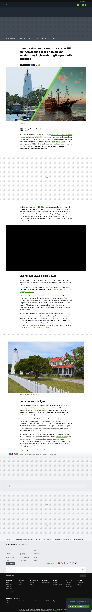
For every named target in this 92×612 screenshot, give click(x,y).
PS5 (21, 38)
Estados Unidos (53, 454)
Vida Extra (20, 584)
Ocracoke (44, 139)
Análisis (22, 549)
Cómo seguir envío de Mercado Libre (44, 539)
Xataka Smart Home (9, 589)
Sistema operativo (61, 38)
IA (17, 38)
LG (54, 38)
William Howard (40, 137)
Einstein (49, 38)
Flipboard (36, 65)
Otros (26, 454)
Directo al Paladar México (46, 601)
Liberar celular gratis (78, 539)
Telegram (64, 563)
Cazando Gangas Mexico (38, 549)
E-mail (39, 65)
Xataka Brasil (9, 602)
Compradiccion (68, 586)
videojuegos (23, 560)
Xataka (7, 582)
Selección (13, 5)
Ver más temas (10, 563)
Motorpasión (56, 582)
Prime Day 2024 (10, 557)
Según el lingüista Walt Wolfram (37, 410)
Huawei (25, 38)
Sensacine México (34, 600)
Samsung (31, 38)
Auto (30, 5)
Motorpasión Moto (57, 584)
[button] (32, 129)
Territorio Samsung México (41, 5)
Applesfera (8, 586)
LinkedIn (73, 563)
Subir (82, 575)
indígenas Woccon (58, 142)
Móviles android (37, 557)
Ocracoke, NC (41, 450)
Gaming (20, 5)
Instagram (80, 5)
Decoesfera (67, 584)
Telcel (35, 560)
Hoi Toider (43, 207)
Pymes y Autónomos (79, 585)
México (7, 560)
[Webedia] (82, 1)
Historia (45, 454)
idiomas (39, 454)
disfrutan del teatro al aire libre (42, 327)
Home (25, 5)
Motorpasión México (56, 601)
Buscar (83, 570)
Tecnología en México (25, 557)
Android (44, 38)
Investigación (9, 549)
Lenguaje (32, 454)
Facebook (73, 5)
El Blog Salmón (80, 582)
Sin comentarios (26, 64)
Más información (57, 610)
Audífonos (38, 38)
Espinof (31, 584)
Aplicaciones (37, 553)
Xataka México (9, 600)
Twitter (75, 5)
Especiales (8, 553)
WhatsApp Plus (58, 539)
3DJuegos (20, 582)
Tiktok (85, 5)
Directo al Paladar (46, 582)
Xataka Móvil (9, 584)
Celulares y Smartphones (23, 553)
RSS (67, 563)
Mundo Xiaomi (9, 591)
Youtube (78, 5)
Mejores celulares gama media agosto (25, 539)
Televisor (69, 38)
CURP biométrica (68, 539)
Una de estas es (61, 437)
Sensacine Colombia (32, 603)
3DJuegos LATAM (21, 600)
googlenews (83, 5)
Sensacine (32, 582)
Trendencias (68, 582)
